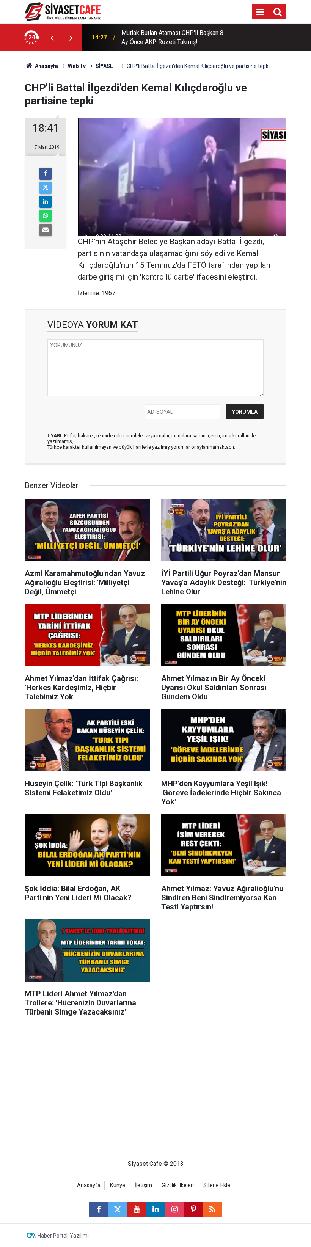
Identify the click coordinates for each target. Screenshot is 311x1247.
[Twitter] (45, 188)
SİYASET (106, 66)
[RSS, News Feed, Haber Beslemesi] (212, 1209)
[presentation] (51, 37)
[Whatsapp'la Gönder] (45, 216)
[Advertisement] (155, 1088)
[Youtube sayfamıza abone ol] (136, 1209)
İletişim (143, 1185)
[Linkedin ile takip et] (155, 1209)
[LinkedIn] (45, 202)
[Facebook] (45, 174)
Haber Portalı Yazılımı (63, 1236)
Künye (117, 1185)
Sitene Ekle (216, 1185)
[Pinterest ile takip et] (193, 1209)
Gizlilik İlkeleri (178, 1185)
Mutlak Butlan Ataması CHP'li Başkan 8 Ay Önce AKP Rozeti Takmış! (172, 37)
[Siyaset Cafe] (63, 11)
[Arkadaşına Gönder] (45, 230)
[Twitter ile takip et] (117, 1209)
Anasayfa (46, 66)
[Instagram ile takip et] (174, 1209)
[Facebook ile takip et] (98, 1209)
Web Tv (77, 66)
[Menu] (260, 12)
